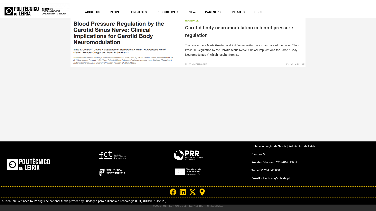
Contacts (237, 12)
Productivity (168, 12)
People (115, 12)
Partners (213, 12)
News (193, 12)
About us (92, 12)
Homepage (192, 20)
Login (257, 12)
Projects (139, 12)
